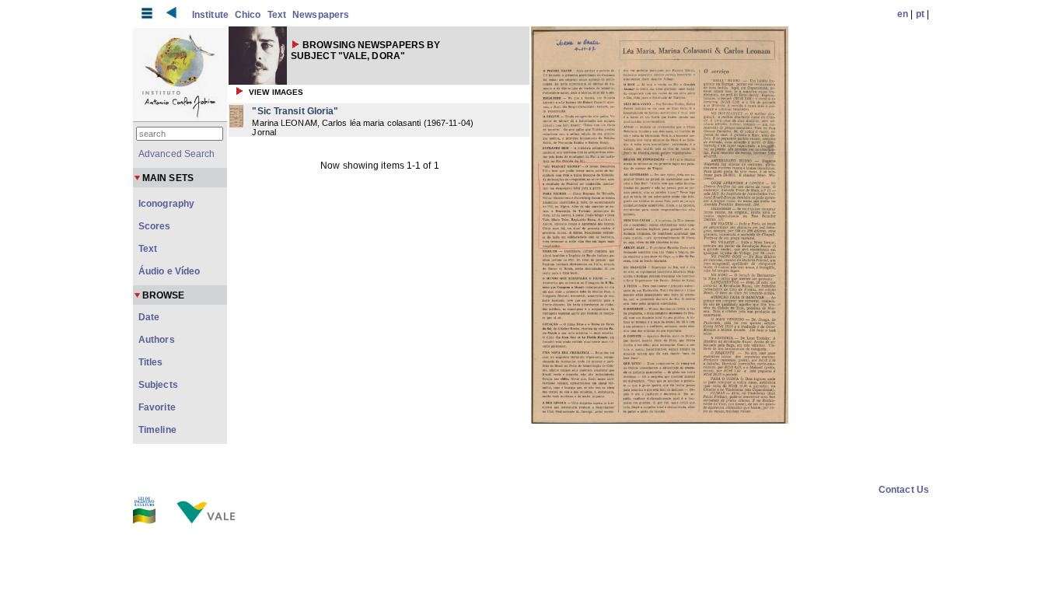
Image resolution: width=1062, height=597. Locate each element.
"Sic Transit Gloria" (295, 111)
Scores (154, 226)
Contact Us (904, 489)
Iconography (166, 203)
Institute (210, 14)
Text (276, 14)
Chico (248, 14)
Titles (150, 362)
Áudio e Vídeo (169, 271)
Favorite (157, 407)
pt (920, 14)
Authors (156, 339)
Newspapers (320, 14)
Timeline (157, 429)
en (902, 14)
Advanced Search (176, 153)
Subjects (158, 384)
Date (148, 317)
